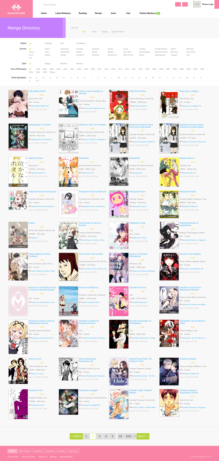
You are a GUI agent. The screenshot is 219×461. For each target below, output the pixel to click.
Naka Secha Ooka (137, 91)
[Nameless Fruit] (18, 404)
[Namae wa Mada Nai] (68, 301)
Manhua (79, 63)
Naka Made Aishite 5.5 (40, 106)
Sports (141, 55)
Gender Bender (161, 49)
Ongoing (48, 43)
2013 (127, 69)
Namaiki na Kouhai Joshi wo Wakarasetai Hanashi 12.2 (53, 338)
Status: (23, 43)
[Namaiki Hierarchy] (118, 301)
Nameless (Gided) (188, 359)
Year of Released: (19, 69)
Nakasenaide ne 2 (189, 173)
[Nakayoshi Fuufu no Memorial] (68, 204)
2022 (65, 69)
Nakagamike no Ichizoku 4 (41, 139)
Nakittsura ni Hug (137, 223)
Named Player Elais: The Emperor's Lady (140, 360)
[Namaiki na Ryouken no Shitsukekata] (118, 334)
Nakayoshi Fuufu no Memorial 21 (94, 206)
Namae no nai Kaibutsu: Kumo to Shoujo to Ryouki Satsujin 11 (56, 302)
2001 (31, 72)
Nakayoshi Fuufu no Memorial (92, 192)
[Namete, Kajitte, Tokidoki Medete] (118, 404)
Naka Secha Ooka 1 (139, 106)
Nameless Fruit (35, 390)
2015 (113, 69)
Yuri (30, 58)
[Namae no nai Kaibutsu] (169, 266)
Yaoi (128, 13)
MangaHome (16, 9)
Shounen (95, 55)
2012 (134, 69)
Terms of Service (28, 457)
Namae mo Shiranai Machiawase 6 (145, 271)
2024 (52, 69)
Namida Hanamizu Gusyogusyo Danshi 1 (198, 407)
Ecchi (125, 49)
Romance (174, 52)
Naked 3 (34, 238)
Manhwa (64, 63)
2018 (93, 69)
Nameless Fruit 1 (37, 405)
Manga (47, 63)
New (62, 43)
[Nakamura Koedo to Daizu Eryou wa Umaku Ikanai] (118, 138)
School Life (190, 52)
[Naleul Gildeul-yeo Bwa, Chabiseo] (18, 266)
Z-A (83, 32)
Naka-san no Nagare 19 (191, 106)
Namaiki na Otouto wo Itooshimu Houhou (89, 322)
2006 (175, 69)
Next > (143, 436)
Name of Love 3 (37, 374)
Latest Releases (63, 13)
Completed (80, 43)
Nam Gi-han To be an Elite (91, 254)
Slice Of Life (128, 55)
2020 (79, 69)
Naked (32, 223)
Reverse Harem (161, 52)
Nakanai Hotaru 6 (38, 173)
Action (47, 49)
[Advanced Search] (178, 4)
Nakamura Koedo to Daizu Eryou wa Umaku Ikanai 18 (153, 142)
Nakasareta (134, 158)
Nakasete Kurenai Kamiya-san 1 (44, 206)
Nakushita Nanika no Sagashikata (189, 224)
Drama (110, 49)
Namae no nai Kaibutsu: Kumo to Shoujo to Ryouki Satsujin (42, 288)
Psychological (144, 52)
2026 (38, 69)
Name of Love (35, 359)
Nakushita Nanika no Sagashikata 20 (196, 240)
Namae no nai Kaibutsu (190, 254)
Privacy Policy (13, 457)
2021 (72, 69)
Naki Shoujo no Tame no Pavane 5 (95, 240)
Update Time (118, 32)
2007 (168, 69)
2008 (161, 69)
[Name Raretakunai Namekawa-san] (68, 369)
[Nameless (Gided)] (169, 371)
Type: (24, 63)
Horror (31, 52)
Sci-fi (31, 55)
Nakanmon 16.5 (87, 173)
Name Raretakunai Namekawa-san (87, 360)
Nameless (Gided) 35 (190, 374)
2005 (182, 69)
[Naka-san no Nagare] (169, 104)
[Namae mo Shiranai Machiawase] (118, 267)
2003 (195, 69)
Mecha (94, 52)
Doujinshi (95, 49)
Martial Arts (65, 52)
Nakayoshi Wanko (188, 192)
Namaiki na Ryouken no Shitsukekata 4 (147, 338)
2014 (120, 69)
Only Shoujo (73, 451)
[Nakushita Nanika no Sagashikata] (169, 235)
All (30, 43)
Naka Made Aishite (37, 91)
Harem (173, 49)
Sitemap (53, 457)
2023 (59, 69)
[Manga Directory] (185, 4)
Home (44, 13)
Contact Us (42, 457)
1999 (45, 72)
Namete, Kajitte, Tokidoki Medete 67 (145, 407)
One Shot (127, 52)
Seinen (47, 55)
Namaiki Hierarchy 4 (139, 302)
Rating (105, 32)
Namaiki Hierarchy (137, 287)
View (94, 32)
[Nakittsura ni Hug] (118, 235)
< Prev (76, 436)
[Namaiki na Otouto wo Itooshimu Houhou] (68, 333)
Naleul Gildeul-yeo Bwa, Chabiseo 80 (46, 271)
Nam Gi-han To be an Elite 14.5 (93, 269)
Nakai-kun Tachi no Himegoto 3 (93, 139)
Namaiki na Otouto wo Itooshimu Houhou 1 (98, 338)
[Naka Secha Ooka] (118, 105)
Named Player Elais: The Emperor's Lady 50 (149, 376)
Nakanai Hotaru (36, 158)
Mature (79, 52)
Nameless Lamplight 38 (90, 405)
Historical (190, 49)
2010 (147, 69)
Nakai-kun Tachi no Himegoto (92, 125)
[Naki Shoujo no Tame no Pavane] (68, 235)
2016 (106, 69)
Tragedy (174, 55)
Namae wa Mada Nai (88, 287)
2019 (86, 69)
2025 (45, 69)
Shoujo (98, 13)
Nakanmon (84, 158)
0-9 (37, 81)
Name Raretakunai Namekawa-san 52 (96, 376)
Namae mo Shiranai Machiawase (138, 255)
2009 (154, 69)
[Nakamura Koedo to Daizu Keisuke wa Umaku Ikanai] (169, 138)
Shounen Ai (112, 55)
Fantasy (142, 49)
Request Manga (66, 457)
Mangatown (50, 451)
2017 (100, 69)
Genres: (23, 49)
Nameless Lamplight (88, 390)
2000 (38, 72)
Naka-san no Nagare (189, 91)
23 (120, 436)
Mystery (111, 52)
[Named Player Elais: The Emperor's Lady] (118, 371)
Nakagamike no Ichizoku (40, 125)
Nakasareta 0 (136, 173)
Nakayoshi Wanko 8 (190, 206)
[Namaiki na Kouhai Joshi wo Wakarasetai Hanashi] (18, 337)
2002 (202, 69)
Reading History (216, 4)
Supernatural (160, 55)
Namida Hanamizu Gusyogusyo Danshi (189, 391)
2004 (189, 69)
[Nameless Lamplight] (68, 402)
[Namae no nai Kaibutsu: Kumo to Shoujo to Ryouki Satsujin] (18, 301)
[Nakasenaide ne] (169, 172)
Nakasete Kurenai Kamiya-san (42, 192)
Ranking (83, 13)
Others (52, 72)
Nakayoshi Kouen (137, 192)
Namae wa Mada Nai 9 (90, 302)
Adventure (65, 49)
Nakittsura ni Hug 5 (139, 238)
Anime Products (24, 451)
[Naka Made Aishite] (18, 104)
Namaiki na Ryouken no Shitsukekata (140, 322)
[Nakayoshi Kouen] (118, 204)
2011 (141, 69)
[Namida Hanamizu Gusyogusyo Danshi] (169, 402)
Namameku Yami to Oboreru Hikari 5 (196, 338)
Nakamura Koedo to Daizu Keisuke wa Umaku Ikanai (192, 126)
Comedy (79, 49)
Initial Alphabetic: (19, 78)
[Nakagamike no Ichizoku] (18, 137)
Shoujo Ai (80, 55)
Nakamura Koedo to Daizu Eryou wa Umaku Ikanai (141, 126)
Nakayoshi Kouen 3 (139, 206)
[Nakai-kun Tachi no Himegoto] (68, 138)
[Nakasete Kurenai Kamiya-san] (18, 200)
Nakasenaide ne (187, 158)
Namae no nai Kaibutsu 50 (192, 269)
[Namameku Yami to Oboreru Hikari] (169, 333)
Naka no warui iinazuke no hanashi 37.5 (97, 108)
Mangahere (38, 451)
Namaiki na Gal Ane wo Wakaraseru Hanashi (190, 288)
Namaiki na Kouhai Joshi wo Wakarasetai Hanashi (41, 322)
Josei (113, 13)
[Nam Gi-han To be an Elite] (68, 267)
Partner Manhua (149, 13)
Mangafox (62, 451)
